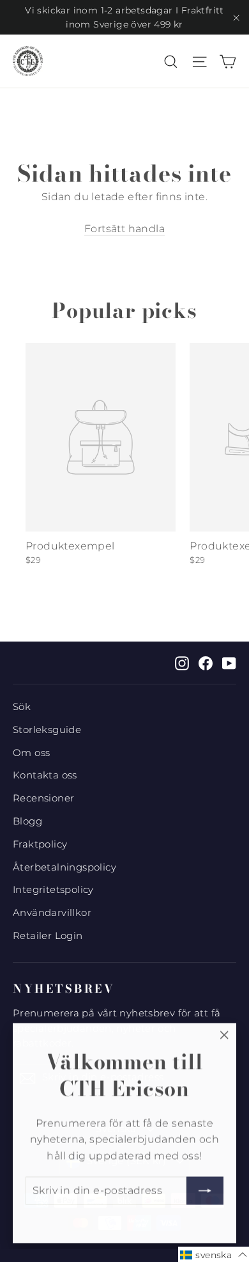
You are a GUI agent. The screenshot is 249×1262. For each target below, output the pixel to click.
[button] (213, 1254)
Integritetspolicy (53, 889)
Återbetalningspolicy (64, 867)
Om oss (31, 753)
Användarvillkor (52, 913)
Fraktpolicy (40, 844)
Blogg (27, 821)
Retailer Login (48, 936)
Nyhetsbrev (64, 988)
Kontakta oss (45, 775)
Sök (22, 707)
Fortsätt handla (124, 229)
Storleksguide (47, 730)
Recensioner (43, 798)
